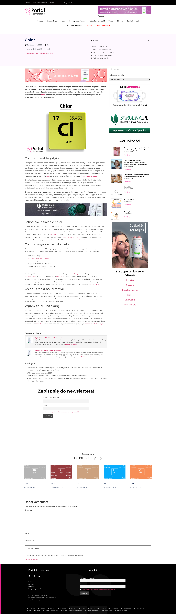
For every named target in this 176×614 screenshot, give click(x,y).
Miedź (132, 483)
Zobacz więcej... (71, 344)
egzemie (88, 324)
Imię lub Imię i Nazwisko (87, 578)
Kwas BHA (127, 187)
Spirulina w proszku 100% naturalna (48, 350)
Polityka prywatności (35, 589)
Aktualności (129, 141)
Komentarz (29, 510)
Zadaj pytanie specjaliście (40, 2)
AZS (94, 324)
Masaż (63, 21)
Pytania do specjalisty (74, 25)
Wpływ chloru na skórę (101, 58)
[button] (148, 40)
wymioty (74, 237)
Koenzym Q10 (130, 305)
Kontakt (28, 2)
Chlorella (130, 285)
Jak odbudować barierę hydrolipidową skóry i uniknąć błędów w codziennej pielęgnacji (135, 162)
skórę (102, 316)
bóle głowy (32, 258)
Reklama (52, 2)
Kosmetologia (51, 21)
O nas (30, 582)
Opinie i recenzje (133, 21)
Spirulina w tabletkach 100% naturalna (49, 338)
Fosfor (53, 483)
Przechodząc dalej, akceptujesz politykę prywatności (62, 412)
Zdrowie (120, 21)
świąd (38, 324)
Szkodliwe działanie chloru (102, 49)
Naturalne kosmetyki (97, 21)
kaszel (53, 234)
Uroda (110, 21)
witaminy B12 (94, 284)
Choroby (39, 21)
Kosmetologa (38, 570)
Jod (105, 483)
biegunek (78, 274)
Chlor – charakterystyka (100, 46)
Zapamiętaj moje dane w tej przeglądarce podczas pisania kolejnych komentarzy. (54, 555)
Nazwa (28, 533)
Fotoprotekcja (129, 199)
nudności (66, 237)
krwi (43, 95)
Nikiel (26, 483)
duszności (82, 240)
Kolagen (130, 295)
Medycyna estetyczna (77, 21)
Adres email (29, 541)
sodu (48, 176)
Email (81, 584)
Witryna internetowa (32, 548)
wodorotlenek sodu (89, 176)
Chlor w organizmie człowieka (103, 52)
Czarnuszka (130, 300)
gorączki (59, 276)
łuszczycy (100, 324)
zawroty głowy (44, 258)
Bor (78, 483)
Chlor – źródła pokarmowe (102, 55)
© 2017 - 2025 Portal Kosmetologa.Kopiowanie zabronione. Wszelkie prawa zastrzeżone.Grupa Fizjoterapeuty (42, 597)
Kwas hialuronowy (130, 290)
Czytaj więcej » (128, 155)
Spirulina (130, 280)
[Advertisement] (66, 434)
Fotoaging (127, 212)
